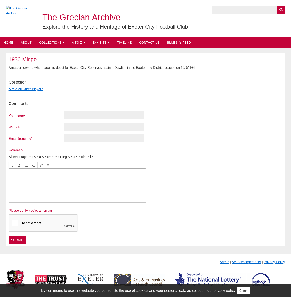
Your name (17, 115)
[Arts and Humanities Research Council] (139, 283)
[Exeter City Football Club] (15, 283)
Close (243, 290)
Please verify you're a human (30, 210)
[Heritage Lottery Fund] (222, 283)
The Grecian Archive (81, 17)
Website (15, 127)
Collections (50, 42)
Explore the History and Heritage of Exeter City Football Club (115, 27)
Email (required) (20, 138)
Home (8, 42)
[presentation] (12, 165)
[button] (12, 165)
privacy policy (224, 290)
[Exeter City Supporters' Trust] (51, 283)
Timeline (124, 42)
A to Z (77, 42)
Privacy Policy (274, 262)
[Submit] (281, 10)
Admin (224, 262)
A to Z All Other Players (26, 89)
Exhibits (99, 42)
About (26, 42)
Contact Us (149, 42)
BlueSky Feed (179, 42)
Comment (16, 150)
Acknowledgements (246, 262)
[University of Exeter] (90, 283)
